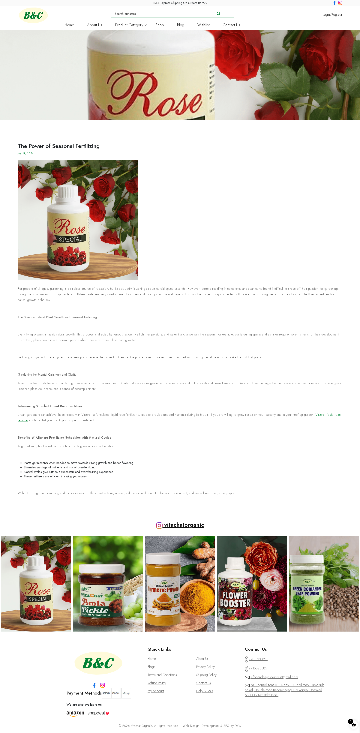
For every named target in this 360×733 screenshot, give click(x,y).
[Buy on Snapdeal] (98, 713)
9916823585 (258, 668)
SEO (227, 726)
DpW (238, 726)
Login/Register (332, 14)
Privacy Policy (205, 666)
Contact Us (231, 25)
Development (210, 726)
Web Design (191, 726)
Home (69, 25)
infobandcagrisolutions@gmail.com (274, 677)
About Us (94, 25)
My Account (156, 691)
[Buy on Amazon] (75, 714)
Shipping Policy (206, 674)
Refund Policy (157, 682)
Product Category (129, 25)
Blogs (151, 666)
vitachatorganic (183, 525)
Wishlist (203, 25)
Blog (180, 25)
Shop (159, 25)
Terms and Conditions (162, 674)
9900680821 (258, 659)
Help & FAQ (204, 691)
